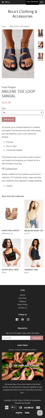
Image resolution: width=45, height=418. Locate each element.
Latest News (22, 345)
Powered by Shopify (22, 403)
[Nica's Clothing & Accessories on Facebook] (17, 320)
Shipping (22, 301)
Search (22, 295)
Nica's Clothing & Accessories (22, 13)
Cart (41, 2)
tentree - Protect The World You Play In (23, 350)
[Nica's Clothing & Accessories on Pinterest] (22, 320)
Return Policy (23, 304)
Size (4, 108)
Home (4, 26)
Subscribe (37, 338)
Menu (7, 2)
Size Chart (23, 298)
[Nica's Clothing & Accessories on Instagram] (28, 320)
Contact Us (22, 307)
